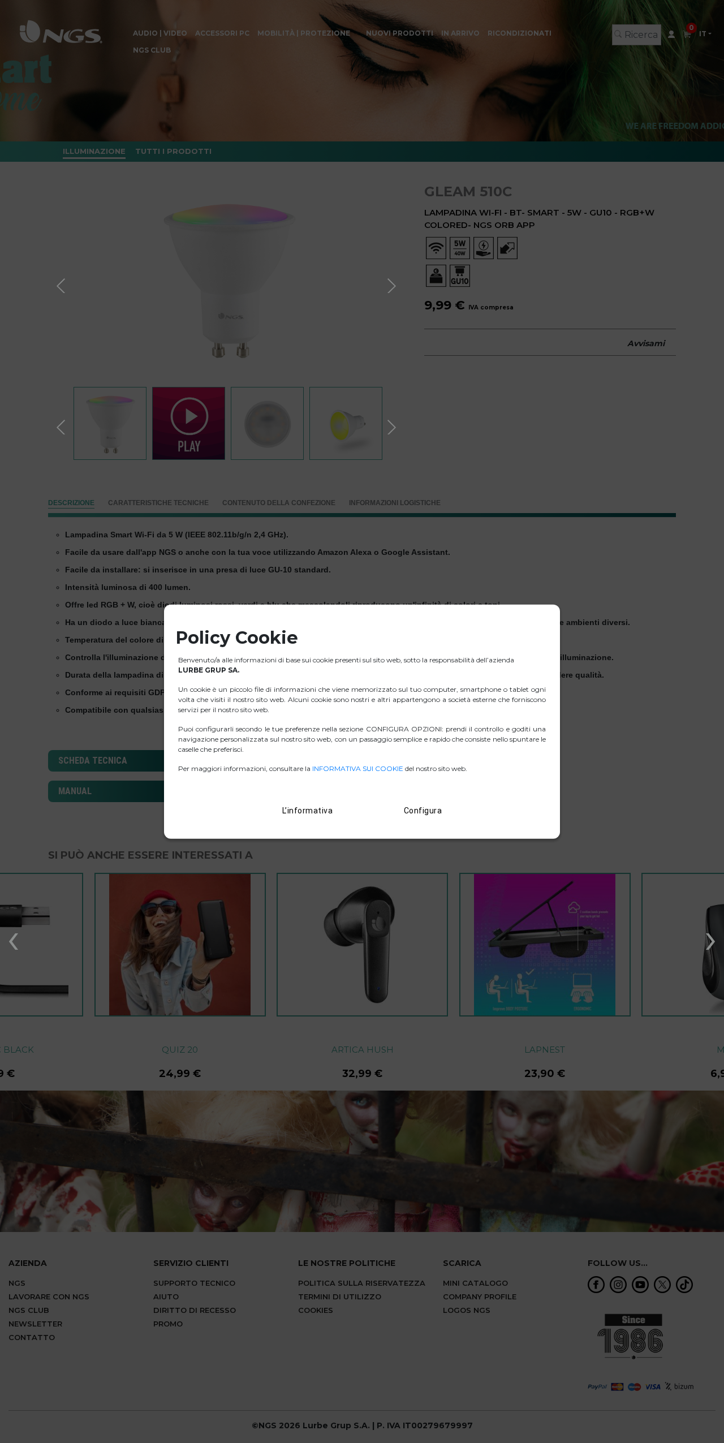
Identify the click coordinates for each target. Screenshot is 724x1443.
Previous (62, 284)
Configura (423, 810)
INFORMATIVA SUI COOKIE (358, 768)
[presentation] (13, 938)
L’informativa (307, 810)
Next (393, 284)
